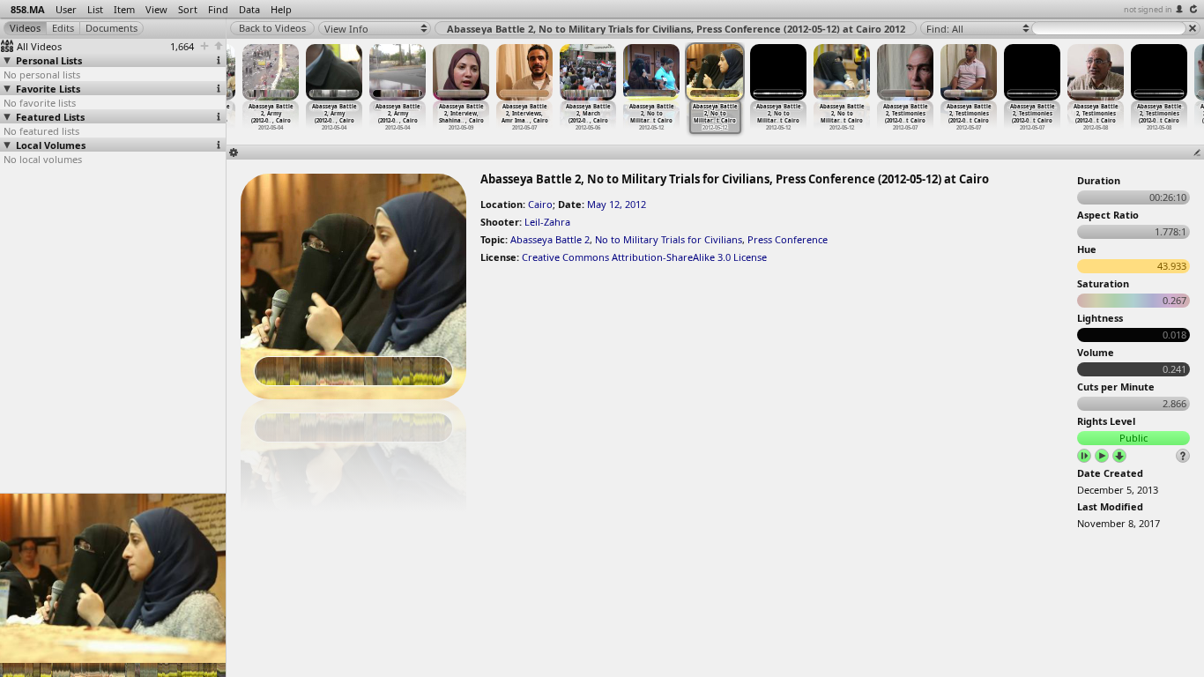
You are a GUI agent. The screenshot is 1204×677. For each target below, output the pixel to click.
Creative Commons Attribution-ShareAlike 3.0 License (644, 257)
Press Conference (787, 239)
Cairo (540, 204)
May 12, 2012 (616, 204)
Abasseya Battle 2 (550, 239)
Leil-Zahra (547, 221)
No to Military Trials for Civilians (668, 239)
